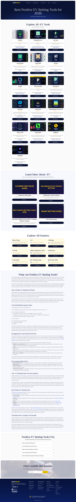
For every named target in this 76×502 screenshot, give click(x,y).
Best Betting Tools (32, 485)
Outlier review (57, 401)
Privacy (57, 492)
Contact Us (57, 485)
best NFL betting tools (39, 409)
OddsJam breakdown (59, 398)
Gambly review (59, 402)
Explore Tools (31, 483)
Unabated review (16, 405)
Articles (48, 488)
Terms (56, 490)
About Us (57, 483)
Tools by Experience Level (50, 487)
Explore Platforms (40, 483)
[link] (20, 50)
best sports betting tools (18, 392)
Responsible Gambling (50, 485)
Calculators (30, 488)
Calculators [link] (48, 490)
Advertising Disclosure (59, 487)
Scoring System (58, 488)
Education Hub (49, 483)
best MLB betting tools (35, 407)
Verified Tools (58, 493)
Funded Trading (40, 488)
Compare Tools (31, 487)
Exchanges (39, 485)
